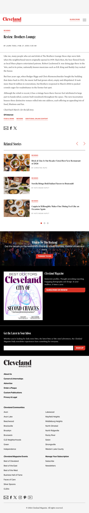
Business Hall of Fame (13, 475)
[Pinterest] (25, 497)
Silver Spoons (10, 484)
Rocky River (50, 435)
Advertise (8, 383)
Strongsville (50, 444)
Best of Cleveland (11, 461)
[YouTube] (30, 497)
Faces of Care (10, 479)
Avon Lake (8, 416)
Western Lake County (54, 449)
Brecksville (8, 426)
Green (6, 444)
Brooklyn (7, 430)
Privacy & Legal (10, 397)
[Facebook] (11, 497)
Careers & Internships (13, 379)
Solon (47, 440)
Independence (10, 449)
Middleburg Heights (53, 421)
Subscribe (75, 19)
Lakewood (49, 412)
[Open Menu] (84, 20)
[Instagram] (20, 497)
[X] (15, 497)
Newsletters (50, 466)
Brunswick (8, 435)
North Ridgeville (52, 430)
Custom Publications (13, 392)
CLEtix (6, 489)
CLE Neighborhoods (12, 440)
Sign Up (79, 348)
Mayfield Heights (52, 416)
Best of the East (10, 466)
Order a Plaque (10, 388)
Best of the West (11, 470)
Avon (6, 412)
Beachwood (9, 421)
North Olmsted (51, 426)
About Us (8, 374)
